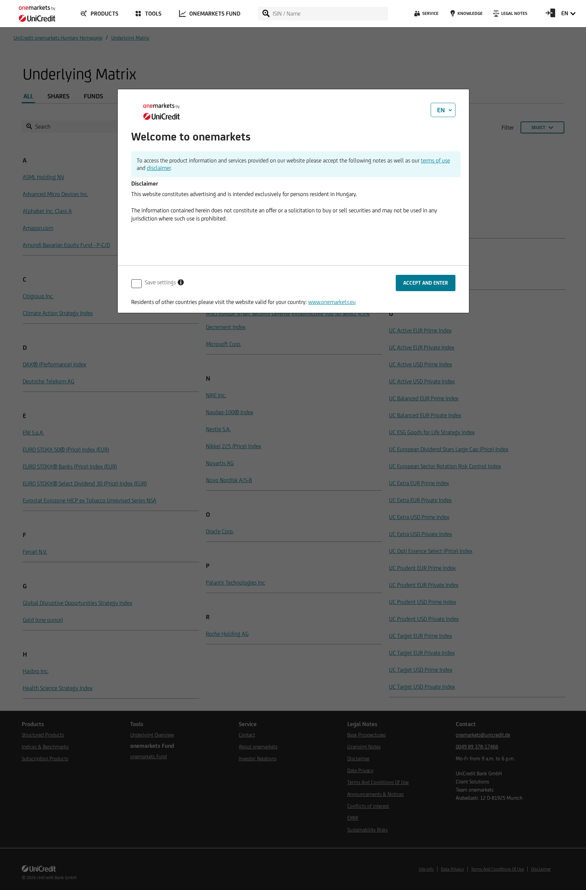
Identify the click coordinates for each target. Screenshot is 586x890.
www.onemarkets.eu (332, 302)
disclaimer (159, 168)
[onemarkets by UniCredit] (30, 11)
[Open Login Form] (550, 15)
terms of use (435, 160)
